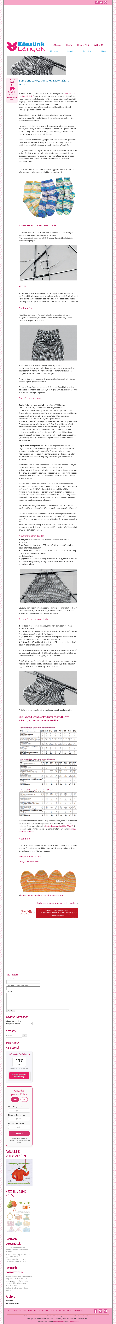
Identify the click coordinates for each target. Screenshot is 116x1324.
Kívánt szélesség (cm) (16, 1115)
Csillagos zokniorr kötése (30, 862)
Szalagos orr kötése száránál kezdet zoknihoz (56, 903)
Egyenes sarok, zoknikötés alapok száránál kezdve (41, 895)
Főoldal (56, 45)
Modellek (54, 51)
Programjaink (78, 1310)
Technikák (87, 51)
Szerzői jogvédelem (46, 1310)
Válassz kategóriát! (13, 1021)
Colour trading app (14, 1288)
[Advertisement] (58, 23)
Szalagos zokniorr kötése (30, 856)
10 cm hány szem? (15, 1107)
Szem (15, 1099)
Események (83, 45)
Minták (70, 51)
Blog (69, 45)
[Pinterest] (106, 3)
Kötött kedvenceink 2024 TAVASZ (59, 826)
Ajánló (103, 51)
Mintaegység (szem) (16, 1123)
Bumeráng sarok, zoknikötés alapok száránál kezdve (44, 82)
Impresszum (12, 1310)
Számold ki (19, 1133)
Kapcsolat (23, 1310)
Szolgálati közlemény (63, 1310)
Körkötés (12, 94)
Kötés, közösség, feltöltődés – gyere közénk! (18, 1255)
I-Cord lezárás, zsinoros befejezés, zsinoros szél (16, 1260)
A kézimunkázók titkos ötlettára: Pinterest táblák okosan (17, 1249)
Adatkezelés (32, 1310)
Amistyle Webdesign (58, 1321)
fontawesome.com (74, 1321)
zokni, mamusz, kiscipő (12, 99)
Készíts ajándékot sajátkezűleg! (19, 1075)
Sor (24, 1099)
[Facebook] (97, 3)
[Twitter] (101, 3)
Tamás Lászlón (12, 1276)
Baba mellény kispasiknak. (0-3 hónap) (19, 1277)
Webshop (99, 45)
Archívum (9, 1301)
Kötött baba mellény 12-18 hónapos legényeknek (17, 1283)
